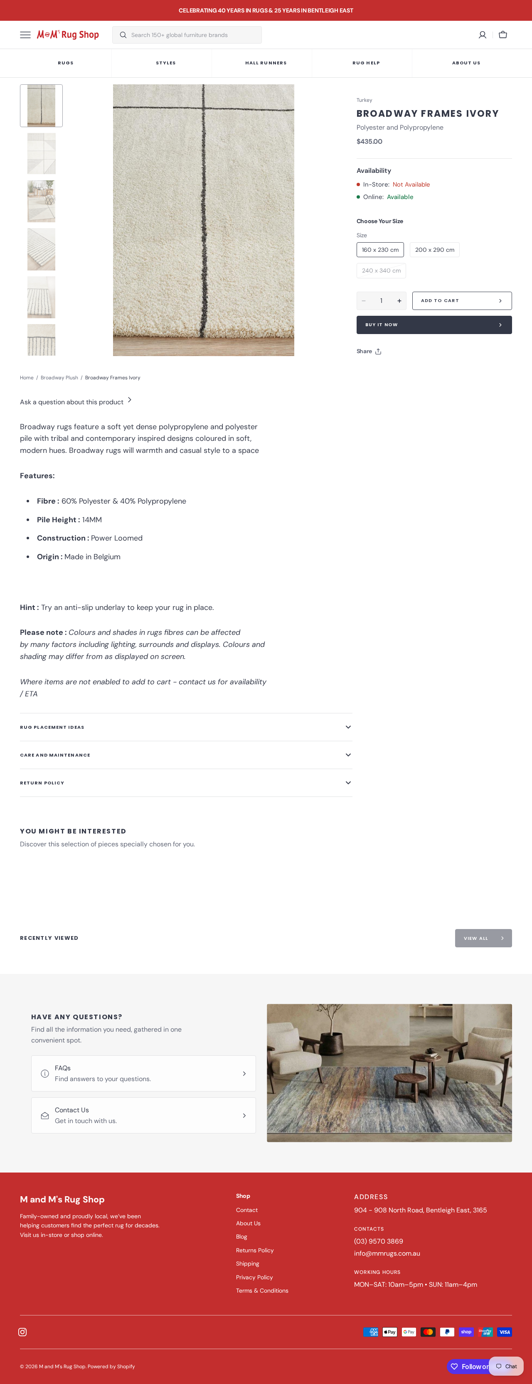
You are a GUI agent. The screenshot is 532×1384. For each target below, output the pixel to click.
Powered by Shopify (111, 1366)
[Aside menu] (28, 35)
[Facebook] (385, 372)
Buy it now (381, 324)
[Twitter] (369, 372)
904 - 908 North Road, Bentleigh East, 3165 (420, 1210)
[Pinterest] (401, 372)
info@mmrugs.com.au (387, 1253)
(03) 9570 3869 (378, 1241)
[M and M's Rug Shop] (68, 35)
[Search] (120, 35)
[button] (503, 35)
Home (27, 377)
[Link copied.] (417, 372)
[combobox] (194, 35)
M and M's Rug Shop (62, 1366)
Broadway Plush (59, 377)
